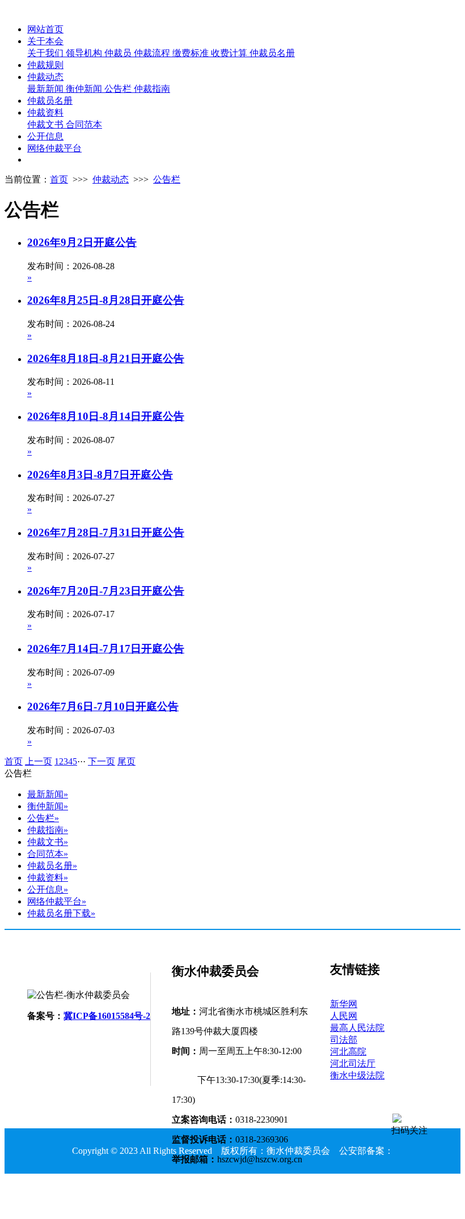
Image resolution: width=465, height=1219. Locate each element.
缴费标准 (191, 53)
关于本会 (45, 41)
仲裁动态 (45, 77)
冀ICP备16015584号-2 (107, 1016)
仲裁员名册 (272, 53)
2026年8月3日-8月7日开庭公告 (100, 475)
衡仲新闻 (85, 89)
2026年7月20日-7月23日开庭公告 (105, 591)
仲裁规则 (45, 65)
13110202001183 (232, 1196)
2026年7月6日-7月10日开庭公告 (103, 706)
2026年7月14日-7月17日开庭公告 (105, 649)
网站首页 (45, 29)
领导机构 (85, 53)
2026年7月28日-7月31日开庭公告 (105, 532)
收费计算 (230, 53)
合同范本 (84, 124)
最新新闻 (46, 89)
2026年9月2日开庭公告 (82, 242)
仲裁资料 (45, 112)
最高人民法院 (357, 1028)
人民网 (343, 1016)
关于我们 (46, 53)
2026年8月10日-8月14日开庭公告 (105, 416)
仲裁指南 (152, 89)
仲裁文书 (46, 124)
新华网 (343, 1004)
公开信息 (45, 136)
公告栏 (119, 89)
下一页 (101, 761)
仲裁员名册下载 (61, 913)
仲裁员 (119, 53)
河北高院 (348, 1051)
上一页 (38, 761)
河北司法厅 (352, 1063)
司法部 (343, 1039)
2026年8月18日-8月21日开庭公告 (105, 358)
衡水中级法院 (357, 1075)
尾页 (126, 761)
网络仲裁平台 (54, 148)
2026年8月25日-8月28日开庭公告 (105, 300)
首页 (59, 179)
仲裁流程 (153, 53)
